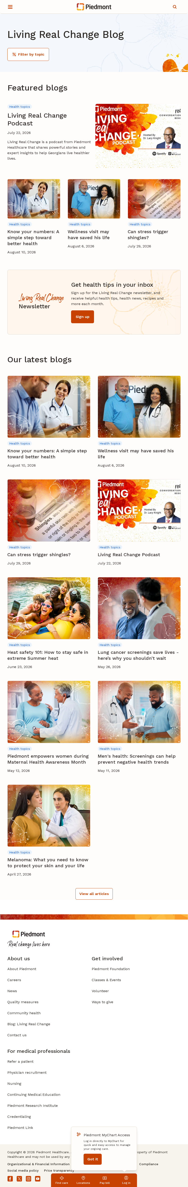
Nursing (14, 1083)
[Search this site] (175, 6)
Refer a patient (20, 1061)
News (12, 991)
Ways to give (102, 1002)
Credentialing (19, 1116)
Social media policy (23, 1170)
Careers (14, 980)
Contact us (17, 1035)
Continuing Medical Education (33, 1094)
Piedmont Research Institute (32, 1105)
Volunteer (100, 991)
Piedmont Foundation (111, 969)
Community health (24, 1013)
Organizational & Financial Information (38, 1164)
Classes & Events (106, 980)
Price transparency (59, 1170)
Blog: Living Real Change (28, 1024)
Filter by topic (31, 54)
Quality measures (23, 1002)
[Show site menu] (10, 7)
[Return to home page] (94, 7)
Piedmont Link (20, 1127)
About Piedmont (21, 969)
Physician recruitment (27, 1072)
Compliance (148, 1164)
